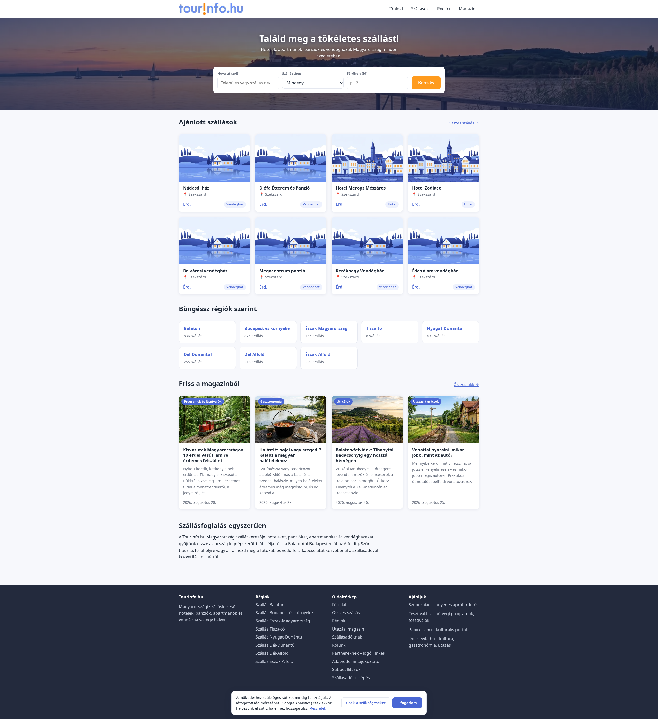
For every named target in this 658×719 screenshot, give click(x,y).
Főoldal (396, 9)
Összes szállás (346, 612)
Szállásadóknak (347, 637)
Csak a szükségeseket (366, 702)
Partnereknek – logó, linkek (358, 653)
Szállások (420, 9)
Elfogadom (407, 702)
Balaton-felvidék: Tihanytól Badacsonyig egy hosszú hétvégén (365, 455)
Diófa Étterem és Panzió (284, 188)
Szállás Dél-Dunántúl (275, 645)
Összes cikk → (466, 384)
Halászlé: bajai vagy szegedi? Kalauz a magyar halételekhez (290, 455)
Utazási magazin (348, 629)
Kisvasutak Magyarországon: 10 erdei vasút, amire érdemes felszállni (214, 455)
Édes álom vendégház (435, 271)
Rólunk (339, 645)
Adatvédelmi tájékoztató (355, 661)
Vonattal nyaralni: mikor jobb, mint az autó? (438, 452)
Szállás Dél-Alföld (272, 653)
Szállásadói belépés (351, 677)
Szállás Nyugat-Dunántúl (279, 637)
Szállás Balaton (270, 604)
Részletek (318, 708)
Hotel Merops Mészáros (361, 188)
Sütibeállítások (346, 669)
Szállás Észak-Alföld (274, 661)
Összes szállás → (464, 122)
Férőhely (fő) (357, 73)
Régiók (444, 9)
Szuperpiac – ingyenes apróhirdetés (443, 604)
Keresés (426, 82)
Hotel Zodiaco (426, 188)
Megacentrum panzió (282, 271)
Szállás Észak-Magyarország (282, 621)
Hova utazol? (228, 73)
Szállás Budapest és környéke (284, 612)
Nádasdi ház (196, 188)
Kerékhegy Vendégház (360, 271)
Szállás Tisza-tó (270, 629)
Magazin (467, 9)
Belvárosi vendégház (205, 271)
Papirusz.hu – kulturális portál (438, 629)
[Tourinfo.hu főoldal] (211, 9)
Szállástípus (291, 73)
